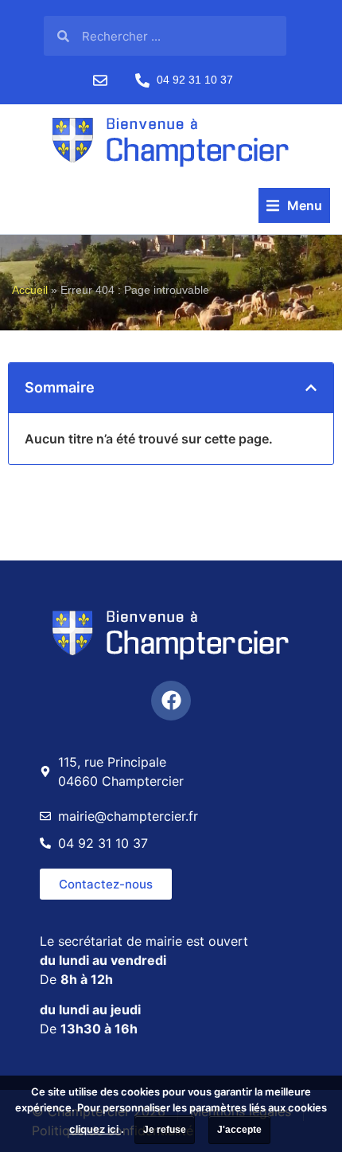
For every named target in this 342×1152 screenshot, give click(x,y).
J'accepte (239, 1129)
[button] (294, 205)
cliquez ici (95, 1129)
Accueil (30, 290)
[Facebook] (171, 700)
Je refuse (164, 1129)
